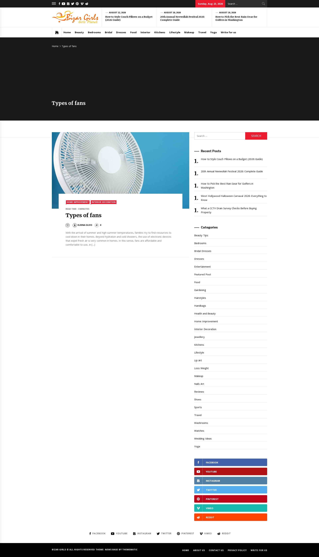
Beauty (79, 32)
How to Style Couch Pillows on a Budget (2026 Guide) (232, 159)
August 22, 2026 (117, 12)
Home (67, 32)
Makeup (189, 32)
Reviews (199, 391)
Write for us (228, 32)
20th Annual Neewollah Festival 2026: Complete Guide (232, 171)
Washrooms (201, 422)
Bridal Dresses (202, 251)
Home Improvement (78, 202)
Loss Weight (201, 368)
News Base (112, 549)
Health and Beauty (205, 313)
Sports (198, 407)
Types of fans (84, 215)
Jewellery (199, 337)
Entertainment (202, 266)
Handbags (200, 305)
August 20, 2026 (172, 12)
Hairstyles (200, 297)
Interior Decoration (103, 202)
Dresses (121, 32)
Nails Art (199, 383)
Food (133, 32)
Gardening (200, 290)
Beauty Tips (201, 235)
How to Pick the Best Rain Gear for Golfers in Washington (236, 18)
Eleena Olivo (85, 225)
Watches (199, 430)
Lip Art (198, 360)
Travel (202, 32)
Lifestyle (174, 32)
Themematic (130, 549)
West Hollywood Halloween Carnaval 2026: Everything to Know (234, 198)
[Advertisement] (159, 75)
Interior (145, 32)
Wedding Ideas (203, 438)
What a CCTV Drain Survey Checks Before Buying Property (229, 210)
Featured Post (202, 274)
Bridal (108, 32)
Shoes (197, 399)
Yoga (213, 32)
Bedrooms (94, 32)
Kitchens (159, 32)
